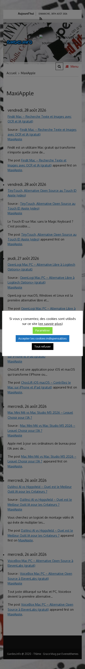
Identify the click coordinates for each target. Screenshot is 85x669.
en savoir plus (50, 324)
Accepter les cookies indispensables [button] (42, 338)
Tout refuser (42, 346)
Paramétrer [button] (42, 330)
